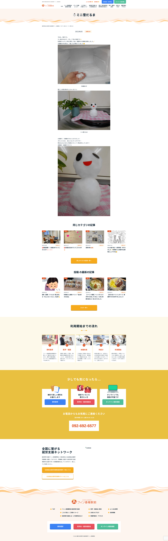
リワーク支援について (76, 6)
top (62, 6)
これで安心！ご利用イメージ (84, 6)
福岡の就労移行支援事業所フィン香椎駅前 (86, 536)
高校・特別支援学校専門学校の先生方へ (103, 6)
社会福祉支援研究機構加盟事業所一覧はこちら (58, 470)
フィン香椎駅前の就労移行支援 (68, 6)
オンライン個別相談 (120, 1)
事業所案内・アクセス (96, 516)
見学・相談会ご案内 (112, 6)
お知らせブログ (118, 6)
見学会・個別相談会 (84, 402)
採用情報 (112, 512)
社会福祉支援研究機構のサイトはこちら (58, 476)
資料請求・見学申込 (107, 1)
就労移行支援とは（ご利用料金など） (93, 6)
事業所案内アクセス (123, 6)
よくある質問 (114, 509)
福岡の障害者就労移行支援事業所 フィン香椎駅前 (51, 1)
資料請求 (55, 402)
